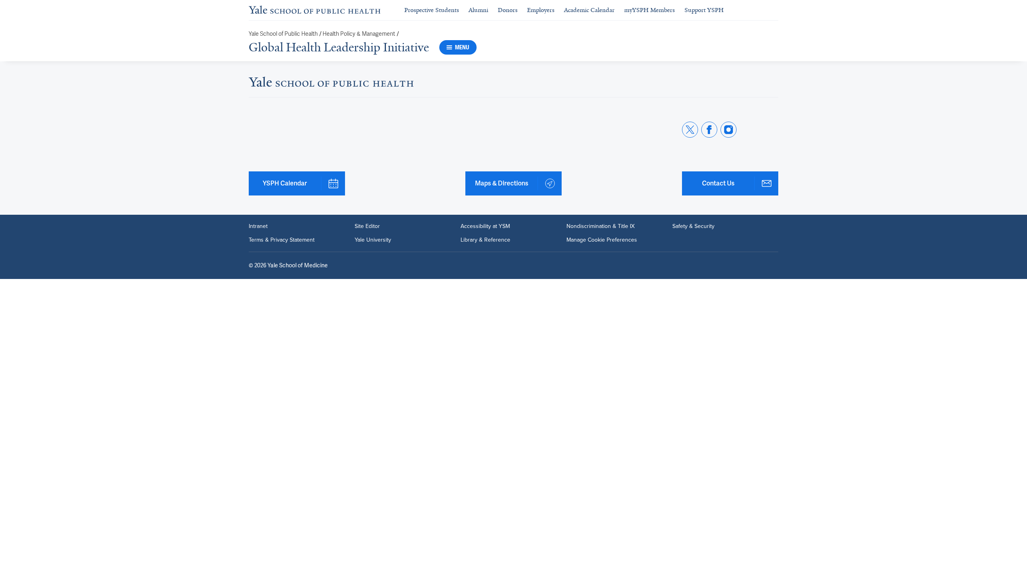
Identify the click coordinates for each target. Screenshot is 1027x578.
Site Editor (367, 226)
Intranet (258, 226)
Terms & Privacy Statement (282, 240)
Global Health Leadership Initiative (339, 47)
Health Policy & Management (359, 34)
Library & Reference (485, 240)
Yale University (373, 240)
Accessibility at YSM (485, 226)
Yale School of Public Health (283, 34)
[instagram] (729, 130)
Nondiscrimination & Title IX (600, 226)
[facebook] (709, 130)
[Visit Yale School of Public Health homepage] (331, 84)
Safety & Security (693, 226)
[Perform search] (773, 10)
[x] (690, 130)
